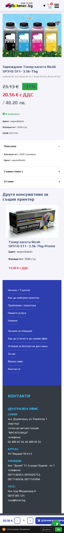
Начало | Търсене (19, 290)
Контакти (14, 369)
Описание (10, 146)
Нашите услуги (17, 313)
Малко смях (15, 361)
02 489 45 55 (33, 441)
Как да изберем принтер (23, 297)
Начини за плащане (20, 331)
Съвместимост (13, 171)
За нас (12, 353)
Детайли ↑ (47, 529)
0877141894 (32, 479)
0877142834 (15, 479)
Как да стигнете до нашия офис (27, 338)
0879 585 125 (16, 495)
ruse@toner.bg (16, 500)
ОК (58, 529)
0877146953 (15, 474)
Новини (12, 320)
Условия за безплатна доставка (27, 346)
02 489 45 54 (16, 441)
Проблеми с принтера (22, 305)
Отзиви (8, 181)
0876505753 (32, 474)
